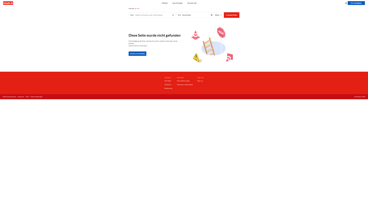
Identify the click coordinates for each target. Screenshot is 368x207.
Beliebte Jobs (168, 88)
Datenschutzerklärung (9, 96)
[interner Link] (8, 3)
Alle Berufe (167, 84)
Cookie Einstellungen (36, 96)
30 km (217, 15)
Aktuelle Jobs (192, 3)
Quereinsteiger (177, 3)
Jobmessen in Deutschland (185, 84)
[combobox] (153, 15)
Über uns (200, 81)
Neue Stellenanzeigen (183, 81)
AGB (27, 96)
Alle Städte (167, 81)
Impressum (21, 96)
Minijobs (165, 3)
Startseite (131, 8)
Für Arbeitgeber (356, 3)
